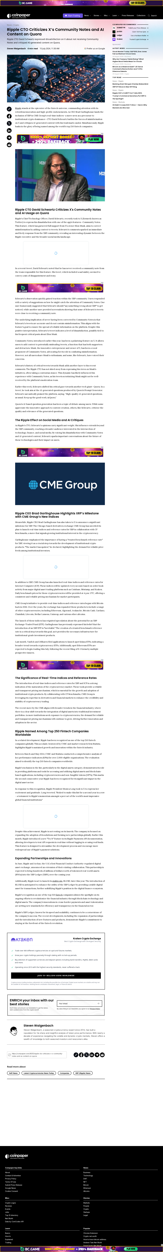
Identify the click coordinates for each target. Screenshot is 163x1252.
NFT (85, 1182)
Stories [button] (96, 15)
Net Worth (9, 1218)
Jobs (7, 1212)
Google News (10, 1188)
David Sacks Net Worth (92, 1246)
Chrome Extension (90, 1233)
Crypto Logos (10, 1203)
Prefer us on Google (96, 48)
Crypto (16, 25)
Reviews (8, 1206)
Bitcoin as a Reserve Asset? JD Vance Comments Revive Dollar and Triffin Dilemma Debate (128, 69)
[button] (127, 15)
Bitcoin (86, 1185)
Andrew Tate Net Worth (92, 1243)
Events (7, 1209)
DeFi (85, 1179)
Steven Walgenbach (16, 48)
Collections (141, 15)
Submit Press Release (13, 1185)
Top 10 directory (11, 1215)
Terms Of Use (10, 1182)
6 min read (33, 48)
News (9, 25)
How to (8, 1236)
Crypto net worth (90, 1236)
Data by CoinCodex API (14, 1222)
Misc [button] (106, 15)
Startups (86, 1212)
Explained (9, 1239)
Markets (121, 102)
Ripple (120, 81)
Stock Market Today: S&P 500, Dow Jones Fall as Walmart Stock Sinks (130, 52)
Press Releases (128, 15)
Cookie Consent (11, 1191)
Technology (88, 1176)
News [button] (86, 15)
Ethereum (87, 1188)
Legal (85, 1215)
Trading (8, 1243)
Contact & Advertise (13, 1176)
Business (86, 1172)
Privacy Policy (95, 1006)
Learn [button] (115, 15)
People (86, 1206)
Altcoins (86, 1191)
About (7, 1172)
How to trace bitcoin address (94, 1239)
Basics (7, 1233)
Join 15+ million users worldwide (56, 973)
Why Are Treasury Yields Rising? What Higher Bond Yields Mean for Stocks (128, 60)
